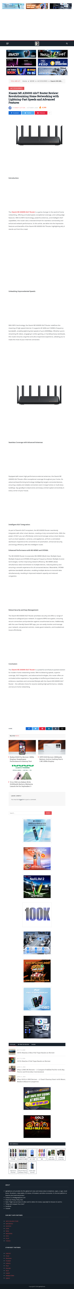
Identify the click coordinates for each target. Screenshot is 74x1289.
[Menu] (7, 43)
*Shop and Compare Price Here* (15, 1204)
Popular (12, 1044)
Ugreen (8, 1278)
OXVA (7, 1228)
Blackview (8, 1258)
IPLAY (7, 1238)
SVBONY (8, 1253)
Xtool (7, 1271)
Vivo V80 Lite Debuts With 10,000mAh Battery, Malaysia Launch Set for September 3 (21, 784)
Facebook (8, 1206)
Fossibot (8, 1261)
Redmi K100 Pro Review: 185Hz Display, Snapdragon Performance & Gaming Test (22, 759)
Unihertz (8, 1263)
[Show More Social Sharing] (49, 113)
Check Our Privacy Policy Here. (14, 1200)
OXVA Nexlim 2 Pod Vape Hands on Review (33, 1061)
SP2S (7, 1236)
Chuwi (7, 1256)
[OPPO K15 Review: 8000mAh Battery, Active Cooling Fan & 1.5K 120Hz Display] (51, 747)
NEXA (7, 1231)
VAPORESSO (9, 1224)
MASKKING (9, 1233)
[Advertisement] (37, 25)
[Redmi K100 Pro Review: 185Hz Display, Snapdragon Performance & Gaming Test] (22, 747)
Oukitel (8, 1273)
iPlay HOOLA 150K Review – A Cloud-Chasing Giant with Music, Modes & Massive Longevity (41, 1080)
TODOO (8, 1241)
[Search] (67, 43)
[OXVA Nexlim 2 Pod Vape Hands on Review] (12, 1060)
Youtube (7, 1208)
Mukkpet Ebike (10, 1275)
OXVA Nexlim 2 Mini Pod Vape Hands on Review (36, 1053)
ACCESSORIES (16, 88)
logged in (21, 799)
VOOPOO (8, 1226)
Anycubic (8, 1268)
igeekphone (42, 1286)
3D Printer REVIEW (23, 1044)
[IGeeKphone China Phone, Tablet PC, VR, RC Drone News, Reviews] (37, 43)
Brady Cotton (19, 108)
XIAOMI (33, 1044)
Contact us (8, 1197)
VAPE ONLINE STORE (12, 1221)
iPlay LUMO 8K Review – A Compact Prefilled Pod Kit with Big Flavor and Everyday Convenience (40, 1071)
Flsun (7, 1266)
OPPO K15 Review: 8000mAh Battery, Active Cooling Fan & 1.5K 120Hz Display (51, 759)
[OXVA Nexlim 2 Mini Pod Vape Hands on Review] (12, 1052)
